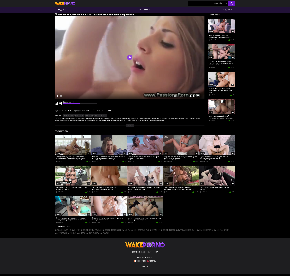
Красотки (89, 115)
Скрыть (130, 125)
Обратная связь (138, 252)
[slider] (116, 96)
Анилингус (79, 115)
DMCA (156, 252)
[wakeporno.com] (65, 5)
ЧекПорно (141, 261)
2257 (149, 252)
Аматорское (68, 115)
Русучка (152, 261)
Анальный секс (100, 115)
